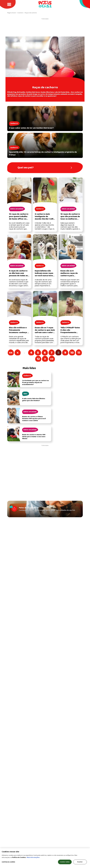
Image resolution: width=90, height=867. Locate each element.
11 (80, 352)
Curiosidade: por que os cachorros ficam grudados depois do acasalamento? (35, 382)
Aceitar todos (64, 862)
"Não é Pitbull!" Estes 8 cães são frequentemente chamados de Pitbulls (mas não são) (70, 332)
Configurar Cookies (8, 862)
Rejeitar (80, 862)
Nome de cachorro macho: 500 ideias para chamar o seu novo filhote (33, 436)
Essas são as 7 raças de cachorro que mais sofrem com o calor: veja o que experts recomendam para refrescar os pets (45, 333)
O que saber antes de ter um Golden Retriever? (31, 128)
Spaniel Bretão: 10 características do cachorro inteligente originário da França (43, 153)
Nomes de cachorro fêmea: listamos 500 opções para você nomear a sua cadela (34, 418)
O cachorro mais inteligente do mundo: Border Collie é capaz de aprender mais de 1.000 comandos (45, 220)
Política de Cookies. (19, 857)
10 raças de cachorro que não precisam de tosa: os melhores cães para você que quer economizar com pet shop (70, 220)
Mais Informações (33, 857)
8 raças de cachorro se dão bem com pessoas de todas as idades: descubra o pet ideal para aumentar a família (18, 277)
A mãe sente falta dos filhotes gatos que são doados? (33, 399)
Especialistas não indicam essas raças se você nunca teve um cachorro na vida (44, 274)
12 (39, 359)
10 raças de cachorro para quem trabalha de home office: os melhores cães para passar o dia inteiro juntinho (18, 220)
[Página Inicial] (45, 4)
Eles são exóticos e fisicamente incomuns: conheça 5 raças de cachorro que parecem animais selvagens (19, 333)
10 (73, 352)
